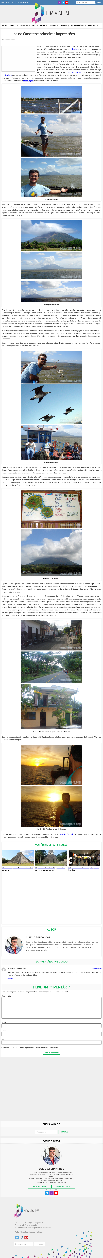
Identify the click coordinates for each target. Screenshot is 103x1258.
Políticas (39, 1232)
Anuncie (14, 2)
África (12, 25)
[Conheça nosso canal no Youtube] (26, 1238)
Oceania (63, 25)
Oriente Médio (77, 25)
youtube (56, 1193)
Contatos (8, 2)
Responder (10, 978)
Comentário (7, 996)
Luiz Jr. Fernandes (44, 1227)
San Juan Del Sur (74, 72)
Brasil (42, 25)
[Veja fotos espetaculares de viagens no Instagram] (21, 1238)
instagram (51, 1193)
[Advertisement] (18, 58)
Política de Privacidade (23, 2)
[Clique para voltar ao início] (51, 13)
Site (3, 1039)
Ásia (33, 25)
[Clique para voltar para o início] (27, 1217)
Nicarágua (75, 49)
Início (4, 25)
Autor (17, 1232)
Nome (4, 1022)
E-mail (4, 1031)
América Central (66, 834)
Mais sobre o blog (63, 1186)
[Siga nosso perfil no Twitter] (17, 1238)
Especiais (91, 25)
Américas (24, 25)
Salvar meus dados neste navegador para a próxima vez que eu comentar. (31, 1048)
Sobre (2, 2)
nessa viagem (28, 80)
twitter (47, 1193)
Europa (53, 25)
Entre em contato (39, 1186)
